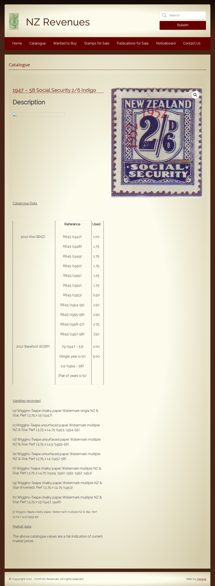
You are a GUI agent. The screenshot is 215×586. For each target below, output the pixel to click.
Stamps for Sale (96, 43)
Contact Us (192, 43)
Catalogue (37, 43)
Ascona (201, 579)
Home (17, 43)
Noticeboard (166, 43)
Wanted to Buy (65, 43)
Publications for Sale (132, 43)
